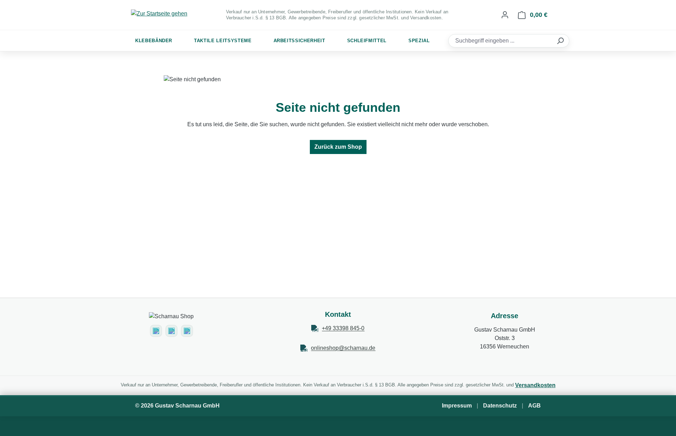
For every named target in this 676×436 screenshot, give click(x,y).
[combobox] (501, 40)
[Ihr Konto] (504, 15)
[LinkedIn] (187, 331)
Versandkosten (535, 385)
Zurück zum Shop (338, 147)
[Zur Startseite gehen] (159, 13)
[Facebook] (171, 331)
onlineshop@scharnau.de (343, 348)
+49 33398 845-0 (343, 328)
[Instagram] (156, 331)
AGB (534, 406)
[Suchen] (561, 40)
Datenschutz (500, 406)
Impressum (457, 406)
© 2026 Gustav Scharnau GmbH (177, 406)
